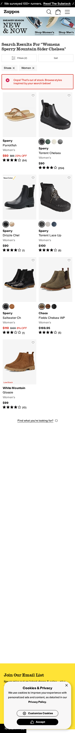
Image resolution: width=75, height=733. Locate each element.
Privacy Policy (37, 702)
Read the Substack (57, 3)
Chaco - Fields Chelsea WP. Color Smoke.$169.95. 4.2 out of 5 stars (55, 296)
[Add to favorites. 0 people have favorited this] (33, 95)
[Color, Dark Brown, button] (12, 306)
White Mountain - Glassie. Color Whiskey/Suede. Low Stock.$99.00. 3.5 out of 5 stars (19, 374)
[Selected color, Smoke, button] (42, 306)
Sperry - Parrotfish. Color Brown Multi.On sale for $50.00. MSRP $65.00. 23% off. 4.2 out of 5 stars (19, 131)
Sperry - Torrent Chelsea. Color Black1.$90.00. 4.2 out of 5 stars (55, 131)
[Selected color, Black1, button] (42, 142)
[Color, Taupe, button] (12, 224)
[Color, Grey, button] (48, 224)
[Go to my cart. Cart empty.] (58, 12)
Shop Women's (44, 32)
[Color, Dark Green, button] (48, 142)
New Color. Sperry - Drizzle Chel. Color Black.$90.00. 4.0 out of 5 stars (19, 213)
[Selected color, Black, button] (6, 224)
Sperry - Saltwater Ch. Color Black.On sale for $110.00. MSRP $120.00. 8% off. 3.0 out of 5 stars (19, 296)
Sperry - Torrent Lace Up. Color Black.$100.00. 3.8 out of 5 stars (55, 213)
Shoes (7, 68)
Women (26, 68)
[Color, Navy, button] (54, 224)
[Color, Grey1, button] (60, 142)
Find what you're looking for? (35, 420)
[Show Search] (49, 12)
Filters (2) (22, 58)
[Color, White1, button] (54, 142)
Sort (56, 58)
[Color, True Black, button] (54, 306)
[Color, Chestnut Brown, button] (48, 306)
